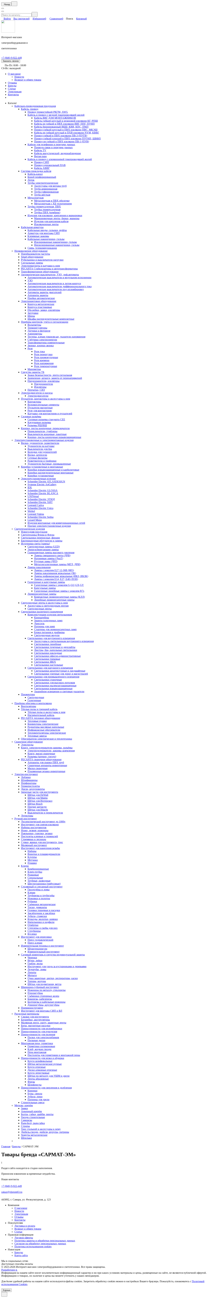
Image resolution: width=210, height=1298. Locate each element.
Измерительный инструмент (44, 951)
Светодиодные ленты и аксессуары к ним (44, 602)
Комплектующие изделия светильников (50, 614)
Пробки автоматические (41, 298)
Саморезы (26, 1120)
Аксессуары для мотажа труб (50, 185)
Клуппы (32, 857)
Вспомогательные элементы (43, 404)
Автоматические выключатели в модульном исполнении (59, 277)
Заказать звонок (11, 61)
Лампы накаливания (39, 567)
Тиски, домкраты (37, 907)
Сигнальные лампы (32, 262)
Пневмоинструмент (32, 1007)
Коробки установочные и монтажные (42, 466)
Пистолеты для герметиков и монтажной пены (54, 1055)
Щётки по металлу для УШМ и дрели (49, 1075)
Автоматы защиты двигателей (45, 292)
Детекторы (27, 815)
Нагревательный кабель (41, 715)
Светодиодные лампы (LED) (44, 546)
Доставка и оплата (24, 1225)
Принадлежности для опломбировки (41, 1028)
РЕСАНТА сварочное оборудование (41, 759)
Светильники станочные (48, 679)
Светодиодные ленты (40, 608)
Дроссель (39, 623)
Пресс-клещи (35, 942)
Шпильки (26, 1138)
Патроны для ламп (44, 626)
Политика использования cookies (33, 1246)
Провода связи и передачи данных (53, 147)
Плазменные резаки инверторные (46, 771)
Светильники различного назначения (42, 611)
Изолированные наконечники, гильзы (55, 242)
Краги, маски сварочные (41, 753)
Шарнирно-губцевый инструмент (40, 987)
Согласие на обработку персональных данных (40, 1243)
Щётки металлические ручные (45, 1064)
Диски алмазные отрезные (42, 1070)
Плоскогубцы (35, 993)
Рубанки (32, 901)
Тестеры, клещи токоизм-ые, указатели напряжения (56, 336)
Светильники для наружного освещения (50, 667)
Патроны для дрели (38, 1099)
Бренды (12, 85)
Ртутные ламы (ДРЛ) (45, 561)
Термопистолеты (30, 786)
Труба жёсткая (42, 194)
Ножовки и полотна (39, 898)
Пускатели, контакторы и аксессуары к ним (45, 398)
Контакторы (34, 401)
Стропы (25, 1126)
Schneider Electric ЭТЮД (41, 499)
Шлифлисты (35, 1084)
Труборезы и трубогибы (41, 895)
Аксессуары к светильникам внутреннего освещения (64, 641)
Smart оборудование (32, 256)
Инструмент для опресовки (36, 936)
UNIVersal (33, 496)
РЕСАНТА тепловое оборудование (40, 718)
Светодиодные (36, 697)
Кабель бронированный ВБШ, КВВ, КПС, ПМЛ (61, 126)
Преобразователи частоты (35, 253)
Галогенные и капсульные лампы (46, 582)
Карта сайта (21, 1255)
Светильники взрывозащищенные (53, 688)
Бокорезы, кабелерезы (40, 999)
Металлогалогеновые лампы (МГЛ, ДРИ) (57, 564)
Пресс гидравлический (40, 939)
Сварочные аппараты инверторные (47, 765)
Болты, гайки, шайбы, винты (37, 1114)
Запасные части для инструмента (39, 792)
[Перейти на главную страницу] (8, 31)
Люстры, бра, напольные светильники (55, 650)
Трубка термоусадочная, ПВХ (44, 206)
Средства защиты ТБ (32, 372)
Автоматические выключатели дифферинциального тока (60, 286)
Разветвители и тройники (42, 460)
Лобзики (26, 777)
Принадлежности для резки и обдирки (42, 1058)
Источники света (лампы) (35, 543)
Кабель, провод (29, 109)
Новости (19, 76)
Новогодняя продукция (34, 531)
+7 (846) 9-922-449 (11, 57)
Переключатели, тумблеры (42, 431)
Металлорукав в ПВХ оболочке (52, 200)
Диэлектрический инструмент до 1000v (43, 821)
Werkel (31, 511)
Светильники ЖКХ (45, 661)
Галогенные (34, 700)
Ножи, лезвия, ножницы (34, 830)
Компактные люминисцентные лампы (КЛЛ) (59, 596)
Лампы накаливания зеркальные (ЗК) (55, 573)
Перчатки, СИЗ (36, 389)
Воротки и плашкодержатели (44, 854)
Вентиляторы (28, 706)
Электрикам (14, 91)
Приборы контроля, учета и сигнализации (44, 321)
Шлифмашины (29, 780)
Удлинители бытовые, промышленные (49, 463)
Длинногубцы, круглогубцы (43, 1004)
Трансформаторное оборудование (40, 271)
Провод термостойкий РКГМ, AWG (48, 112)
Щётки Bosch (35, 803)
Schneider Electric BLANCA (43, 493)
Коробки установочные (41, 475)
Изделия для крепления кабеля (51, 221)
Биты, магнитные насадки (35, 1025)
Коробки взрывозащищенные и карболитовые (53, 469)
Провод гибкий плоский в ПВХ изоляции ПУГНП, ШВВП (67, 138)
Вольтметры (34, 324)
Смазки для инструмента (35, 1016)
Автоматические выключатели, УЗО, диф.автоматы (50, 274)
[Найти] (35, 14)
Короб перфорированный (42, 177)
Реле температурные (45, 366)
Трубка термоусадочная (47, 209)
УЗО (30, 280)
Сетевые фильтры (37, 457)
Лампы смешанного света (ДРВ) (52, 555)
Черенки (32, 957)
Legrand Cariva (36, 505)
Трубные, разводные (39, 880)
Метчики (33, 860)
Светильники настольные (48, 664)
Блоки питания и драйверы (49, 632)
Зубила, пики (35, 1096)
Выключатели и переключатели (45, 812)
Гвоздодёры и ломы (39, 889)
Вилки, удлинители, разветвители (40, 443)
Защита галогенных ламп (48, 620)
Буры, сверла (35, 1093)
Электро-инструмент (26, 774)
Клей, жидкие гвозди (39, 1049)
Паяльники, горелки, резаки (36, 833)
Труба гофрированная (46, 191)
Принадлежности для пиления (38, 1034)
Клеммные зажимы (38, 236)
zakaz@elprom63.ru (11, 1192)
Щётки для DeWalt (38, 795)
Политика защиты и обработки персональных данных (44, 1240)
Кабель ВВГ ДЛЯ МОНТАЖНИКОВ (55, 117)
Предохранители (43, 384)
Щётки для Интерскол (40, 800)
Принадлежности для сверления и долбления (46, 1087)
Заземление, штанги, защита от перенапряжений (55, 378)
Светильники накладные (48, 653)
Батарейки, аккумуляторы (35, 1019)
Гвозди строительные (33, 1117)
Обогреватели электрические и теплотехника (46, 738)
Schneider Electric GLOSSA (43, 490)
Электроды (27, 744)
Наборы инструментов (33, 827)
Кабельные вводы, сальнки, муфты (47, 230)
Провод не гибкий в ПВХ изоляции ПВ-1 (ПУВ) (61, 141)
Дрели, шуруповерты (33, 789)
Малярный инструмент (34, 845)
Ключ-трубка (35, 871)
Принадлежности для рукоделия (39, 1031)
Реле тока (39, 351)
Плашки (32, 863)
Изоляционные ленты (46, 224)
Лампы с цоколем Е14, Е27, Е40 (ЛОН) (56, 579)
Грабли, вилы (35, 963)
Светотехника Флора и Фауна (37, 534)
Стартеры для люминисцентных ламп (55, 629)
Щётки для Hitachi (38, 809)
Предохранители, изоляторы (44, 381)
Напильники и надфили (41, 922)
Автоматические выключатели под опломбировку (56, 289)
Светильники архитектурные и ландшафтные (59, 670)
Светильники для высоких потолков (54, 682)
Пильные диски (36, 1040)
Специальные (35, 877)
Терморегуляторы (37, 327)
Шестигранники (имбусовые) (44, 883)
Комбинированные (38, 868)
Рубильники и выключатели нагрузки (42, 259)
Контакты (13, 94)
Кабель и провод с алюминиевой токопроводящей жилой (60, 159)
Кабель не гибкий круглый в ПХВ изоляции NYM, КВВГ (66, 132)
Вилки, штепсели (37, 455)
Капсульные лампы (45, 588)
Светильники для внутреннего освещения (51, 638)
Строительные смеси (32, 1102)
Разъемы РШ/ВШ (37, 425)
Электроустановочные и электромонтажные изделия (44, 440)
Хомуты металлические (34, 1135)
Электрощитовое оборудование (38, 301)
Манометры (34, 369)
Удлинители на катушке (41, 446)
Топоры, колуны (37, 981)
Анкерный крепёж (31, 1111)
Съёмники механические (42, 904)
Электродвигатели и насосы (37, 392)
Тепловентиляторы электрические (47, 732)
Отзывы (12, 82)
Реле (30, 348)
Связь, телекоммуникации (42, 248)
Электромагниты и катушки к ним (40, 265)
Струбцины (34, 931)
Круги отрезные (37, 1067)
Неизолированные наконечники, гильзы (56, 245)
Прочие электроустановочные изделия (49, 525)
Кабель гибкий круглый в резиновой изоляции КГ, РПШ (66, 120)
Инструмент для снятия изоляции (40, 824)
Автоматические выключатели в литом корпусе (54, 283)
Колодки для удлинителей (42, 452)
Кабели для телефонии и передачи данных (51, 144)
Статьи (12, 88)
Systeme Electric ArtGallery (42, 484)
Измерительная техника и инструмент (42, 945)
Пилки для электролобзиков (43, 1037)
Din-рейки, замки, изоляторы (44, 310)
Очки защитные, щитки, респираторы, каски (53, 978)
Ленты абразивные (38, 1078)
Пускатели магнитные (40, 407)
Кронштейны (41, 617)
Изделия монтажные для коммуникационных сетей (56, 523)
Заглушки (33, 313)
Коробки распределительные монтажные (51, 472)
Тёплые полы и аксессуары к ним (46, 712)
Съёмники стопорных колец (43, 996)
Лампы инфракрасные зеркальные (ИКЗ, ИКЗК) (61, 576)
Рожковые (33, 874)
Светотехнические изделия (29, 528)
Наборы (32, 851)
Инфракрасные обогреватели (44, 730)
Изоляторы (40, 387)
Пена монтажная (37, 1052)
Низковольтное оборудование (31, 251)
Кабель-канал (35, 174)
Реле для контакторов (40, 410)
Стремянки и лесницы (33, 839)
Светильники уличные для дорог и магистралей (61, 673)
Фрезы (31, 1081)
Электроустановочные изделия (38, 478)
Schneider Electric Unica (40, 508)
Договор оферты (23, 1237)
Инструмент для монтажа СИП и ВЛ (41, 1010)
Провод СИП (41, 162)
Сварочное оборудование (28, 741)
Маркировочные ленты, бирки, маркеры (56, 218)
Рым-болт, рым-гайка (33, 1123)
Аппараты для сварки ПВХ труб (46, 762)
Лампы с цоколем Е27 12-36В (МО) (54, 570)
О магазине (14, 73)
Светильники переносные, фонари (40, 537)
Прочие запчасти (37, 806)
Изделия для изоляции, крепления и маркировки (55, 215)
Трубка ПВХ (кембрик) (47, 212)
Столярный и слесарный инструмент (42, 886)
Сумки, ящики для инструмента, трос (42, 842)
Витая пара (40, 156)
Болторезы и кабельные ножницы (46, 1002)
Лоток (31, 180)
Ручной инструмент (25, 818)
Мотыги (32, 975)
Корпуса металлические (41, 304)
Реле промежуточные (46, 357)
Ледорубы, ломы (37, 969)
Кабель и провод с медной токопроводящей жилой (56, 115)
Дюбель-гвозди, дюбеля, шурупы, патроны (45, 1132)
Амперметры (35, 333)
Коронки (32, 1090)
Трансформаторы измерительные (46, 342)
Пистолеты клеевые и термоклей (39, 836)
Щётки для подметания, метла (44, 984)
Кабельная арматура (32, 227)
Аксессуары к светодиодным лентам (48, 605)
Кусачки (32, 934)
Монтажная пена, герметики (37, 1043)
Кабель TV (40, 150)
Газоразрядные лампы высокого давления (51, 552)
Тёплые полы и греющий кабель (39, 709)
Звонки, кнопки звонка (41, 345)
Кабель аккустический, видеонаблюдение (57, 153)
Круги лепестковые (38, 1072)
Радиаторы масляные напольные (46, 727)
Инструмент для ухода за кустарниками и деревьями (57, 966)
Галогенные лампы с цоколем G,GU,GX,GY (59, 585)
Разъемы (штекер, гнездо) (42, 756)
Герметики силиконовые (41, 1046)
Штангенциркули (37, 948)
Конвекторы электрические (43, 724)
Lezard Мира (35, 520)
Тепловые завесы (37, 735)
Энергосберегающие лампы (43, 549)
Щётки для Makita (38, 798)
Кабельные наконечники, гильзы (46, 239)
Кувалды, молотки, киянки (43, 919)
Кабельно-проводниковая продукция (35, 106)
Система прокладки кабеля (36, 171)
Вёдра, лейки (35, 960)
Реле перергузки (43, 354)
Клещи (31, 892)
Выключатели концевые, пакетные (47, 434)
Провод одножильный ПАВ (50, 165)
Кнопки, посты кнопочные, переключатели (45, 428)
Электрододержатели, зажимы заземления (51, 750)
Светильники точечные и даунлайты (54, 647)
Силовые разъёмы (31, 416)
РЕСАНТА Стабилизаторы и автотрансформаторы (49, 268)
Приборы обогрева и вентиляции (33, 703)
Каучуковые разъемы (39, 422)
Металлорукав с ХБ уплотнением (53, 203)
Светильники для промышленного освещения (53, 676)
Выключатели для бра (40, 449)
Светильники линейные (47, 644)
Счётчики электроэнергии (42, 339)
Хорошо (6, 1290)
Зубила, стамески (37, 916)
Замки (24, 1108)
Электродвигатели (38, 395)
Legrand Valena (36, 514)
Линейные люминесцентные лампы (54, 599)
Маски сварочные (38, 768)
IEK (30, 487)
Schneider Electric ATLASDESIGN (46, 481)
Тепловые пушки (37, 721)
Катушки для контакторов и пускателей (50, 413)
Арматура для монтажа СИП (44, 233)
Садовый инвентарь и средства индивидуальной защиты (53, 954)
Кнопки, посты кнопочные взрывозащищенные (54, 437)
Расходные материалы (26, 1013)
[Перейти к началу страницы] (4, 1294)
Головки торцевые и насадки (44, 910)
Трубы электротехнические (43, 183)
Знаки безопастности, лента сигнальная (50, 375)
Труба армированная (45, 188)
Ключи (25, 866)
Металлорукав (36, 197)
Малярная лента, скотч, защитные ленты (43, 1022)
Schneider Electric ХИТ (40, 502)
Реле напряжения (43, 363)
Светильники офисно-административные (57, 656)
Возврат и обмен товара (27, 79)
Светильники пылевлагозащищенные (55, 685)
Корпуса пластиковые (40, 307)
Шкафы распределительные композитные (51, 319)
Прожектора (28, 694)
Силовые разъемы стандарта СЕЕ (46, 419)
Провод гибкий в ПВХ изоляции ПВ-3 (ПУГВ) (60, 135)
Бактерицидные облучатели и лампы (41, 540)
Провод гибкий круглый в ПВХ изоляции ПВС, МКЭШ (65, 129)
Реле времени (41, 360)
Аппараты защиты (38, 295)
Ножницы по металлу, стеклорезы (47, 990)
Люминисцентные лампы (42, 593)
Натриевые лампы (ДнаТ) (48, 558)
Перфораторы (28, 783)
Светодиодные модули (47, 635)
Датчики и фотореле (39, 330)
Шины (31, 316)
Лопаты (32, 972)
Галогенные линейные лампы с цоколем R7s (59, 591)
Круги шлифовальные (40, 1061)
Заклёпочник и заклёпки (41, 913)
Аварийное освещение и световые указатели (59, 691)
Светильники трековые (47, 659)
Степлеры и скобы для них (43, 928)
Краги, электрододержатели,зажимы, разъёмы (47, 747)
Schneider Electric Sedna (40, 517)
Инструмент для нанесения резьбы (40, 848)
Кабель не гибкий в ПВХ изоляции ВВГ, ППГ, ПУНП (64, 123)
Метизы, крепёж (23, 1105)
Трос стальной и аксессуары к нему (41, 1129)
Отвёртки (33, 925)
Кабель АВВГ (42, 168)
